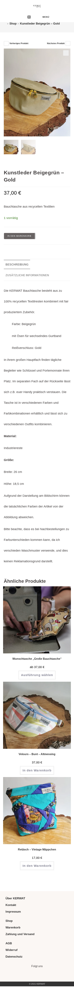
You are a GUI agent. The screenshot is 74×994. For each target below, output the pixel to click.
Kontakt (11, 905)
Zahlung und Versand (20, 934)
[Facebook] (42, 975)
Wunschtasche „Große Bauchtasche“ (37, 658)
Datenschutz (14, 956)
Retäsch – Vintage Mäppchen (37, 849)
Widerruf (12, 950)
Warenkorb (13, 927)
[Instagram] (32, 975)
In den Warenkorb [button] (37, 770)
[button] (66, 53)
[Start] (5, 23)
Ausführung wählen (37, 675)
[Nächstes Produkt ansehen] (68, 43)
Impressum (13, 911)
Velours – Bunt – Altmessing (37, 754)
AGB (9, 943)
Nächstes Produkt (56, 43)
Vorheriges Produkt (18, 43)
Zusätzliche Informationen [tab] (27, 275)
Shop (9, 920)
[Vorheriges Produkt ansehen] (6, 43)
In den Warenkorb (19, 236)
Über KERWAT (15, 898)
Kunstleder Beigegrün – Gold (40, 23)
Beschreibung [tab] (17, 264)
